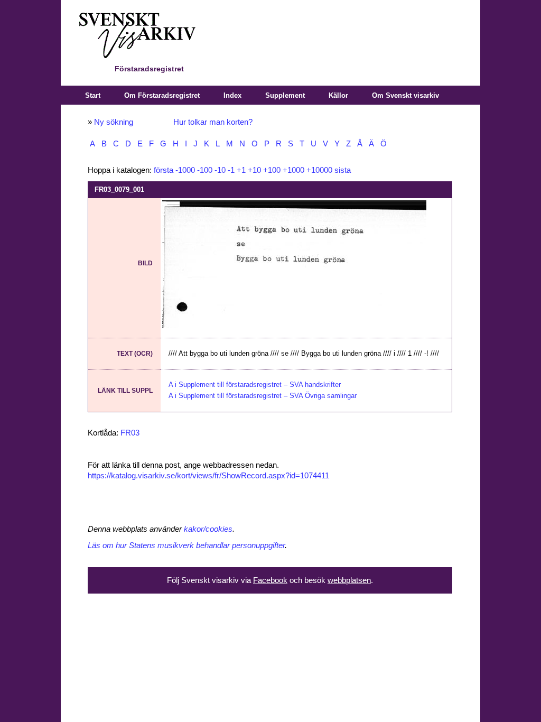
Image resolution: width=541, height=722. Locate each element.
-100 (204, 170)
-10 (220, 170)
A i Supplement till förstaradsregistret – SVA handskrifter (255, 384)
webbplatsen (349, 580)
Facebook (270, 580)
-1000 (185, 170)
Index (232, 95)
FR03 (129, 433)
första (163, 170)
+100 (272, 170)
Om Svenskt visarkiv (405, 95)
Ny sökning (113, 122)
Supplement (285, 95)
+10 (254, 170)
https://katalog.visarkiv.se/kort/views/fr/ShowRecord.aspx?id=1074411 (208, 475)
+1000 (293, 170)
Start (92, 95)
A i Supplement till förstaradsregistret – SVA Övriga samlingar (263, 396)
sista (342, 170)
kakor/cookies (208, 529)
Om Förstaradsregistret (162, 95)
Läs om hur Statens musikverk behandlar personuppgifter (186, 545)
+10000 (319, 170)
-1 (231, 170)
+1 (241, 170)
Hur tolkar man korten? (213, 122)
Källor (338, 95)
